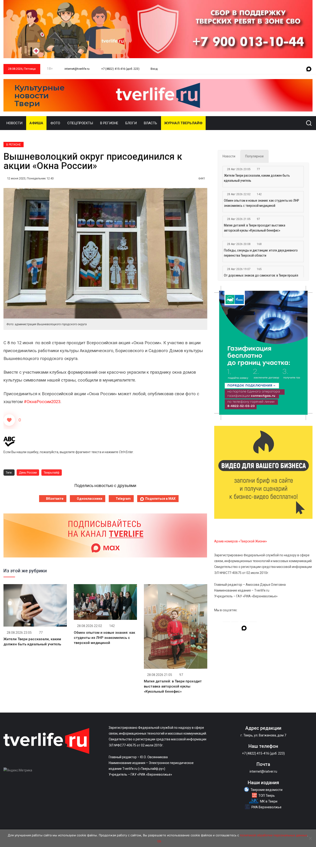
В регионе (109, 123)
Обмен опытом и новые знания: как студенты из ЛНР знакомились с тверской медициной (104, 637)
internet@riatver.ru (263, 771)
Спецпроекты (80, 123)
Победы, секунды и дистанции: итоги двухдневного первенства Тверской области (261, 253)
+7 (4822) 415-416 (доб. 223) (120, 68)
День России (28, 472)
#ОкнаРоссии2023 (42, 401)
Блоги (131, 123)
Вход (154, 68)
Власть (150, 123)
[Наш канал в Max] (309, 69)
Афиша (36, 123)
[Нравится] (9, 420)
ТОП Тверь (266, 795)
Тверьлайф (51, 472)
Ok (159, 841)
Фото (55, 123)
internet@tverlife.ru (77, 68)
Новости (14, 123)
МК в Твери (268, 801)
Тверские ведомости (266, 790)
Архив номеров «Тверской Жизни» (240, 541)
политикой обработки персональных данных (273, 835)
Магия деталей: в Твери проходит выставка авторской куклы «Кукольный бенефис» (173, 686)
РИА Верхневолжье (266, 807)
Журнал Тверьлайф (183, 123)
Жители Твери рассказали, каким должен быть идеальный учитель (257, 178)
